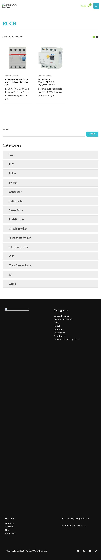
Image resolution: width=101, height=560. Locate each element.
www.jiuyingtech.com (78, 518)
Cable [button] (12, 283)
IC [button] (10, 274)
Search (6, 129)
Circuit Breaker (61, 316)
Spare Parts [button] (16, 210)
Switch (57, 326)
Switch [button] (13, 182)
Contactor (59, 329)
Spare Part (59, 332)
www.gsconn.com (79, 525)
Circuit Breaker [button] (18, 228)
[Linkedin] (78, 551)
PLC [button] (11, 164)
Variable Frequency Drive (66, 339)
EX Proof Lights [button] (18, 246)
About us (9, 523)
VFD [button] (11, 256)
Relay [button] (12, 173)
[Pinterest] (84, 551)
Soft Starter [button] (16, 201)
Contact (9, 526)
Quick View (17, 70)
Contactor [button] (15, 191)
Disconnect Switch (63, 319)
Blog (7, 530)
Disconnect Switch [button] (20, 237)
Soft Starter (60, 336)
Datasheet (10, 533)
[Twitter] (96, 551)
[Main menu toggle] (96, 6)
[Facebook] (90, 551)
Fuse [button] (11, 155)
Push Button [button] (16, 219)
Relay (56, 322)
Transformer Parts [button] (20, 265)
